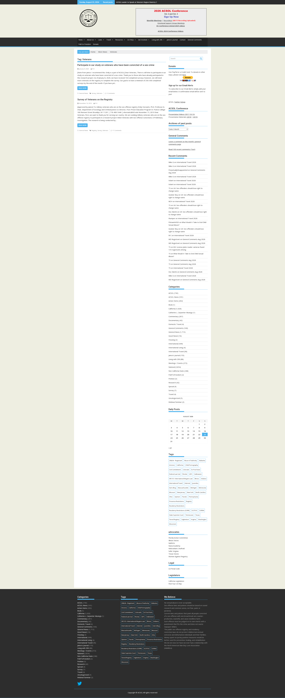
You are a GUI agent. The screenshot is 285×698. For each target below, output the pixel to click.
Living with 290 (157, 40)
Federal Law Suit (174, 474)
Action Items (173, 301)
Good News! (173, 336)
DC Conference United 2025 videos (171, 26)
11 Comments (117, 130)
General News (83, 93)
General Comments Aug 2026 (194, 239)
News (80, 40)
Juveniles (195, 483)
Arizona (171, 465)
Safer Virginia (173, 551)
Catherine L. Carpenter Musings (181, 312)
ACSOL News (174, 297)
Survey (94, 93)
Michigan (194, 488)
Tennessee (189, 515)
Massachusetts (183, 488)
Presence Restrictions (176, 501)
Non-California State (176, 371)
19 (183, 434)
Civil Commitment (175, 470)
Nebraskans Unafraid (177, 548)
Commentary (173, 316)
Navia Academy (174, 546)
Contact (182, 40)
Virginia (193, 519)
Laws (100, 40)
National (172, 367)
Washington (202, 519)
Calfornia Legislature (176, 581)
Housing (172, 340)
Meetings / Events (176, 363)
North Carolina (200, 492)
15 (199, 431)
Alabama (202, 461)
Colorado (186, 470)
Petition (172, 379)
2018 (189, 117)
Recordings (168, 20)
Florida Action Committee (178, 538)
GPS (190, 474)
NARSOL (172, 543)
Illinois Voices (174, 540)
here (184, 75)
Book (170, 305)
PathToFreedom (175, 375)
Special (171, 386)
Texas (197, 515)
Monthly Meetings (154, 20)
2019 (195, 117)
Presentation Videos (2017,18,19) (182, 114)
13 (188, 431)
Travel (108, 40)
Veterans (99, 93)
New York (190, 492)
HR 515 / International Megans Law (180, 479)
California (172, 309)
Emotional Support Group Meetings (171, 23)
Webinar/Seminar (175, 402)
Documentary (174, 320)
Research (172, 382)
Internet (187, 483)
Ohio (170, 497)
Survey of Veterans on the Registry (94, 99)
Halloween (198, 474)
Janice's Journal (172, 40)
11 (177, 431)
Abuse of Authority (190, 461)
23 (205, 434)
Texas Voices (174, 554)
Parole (184, 497)
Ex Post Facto (195, 470)
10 (171, 431)
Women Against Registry (178, 556)
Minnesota (202, 488)
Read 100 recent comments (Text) (182, 149)
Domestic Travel (175, 324)
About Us (90, 40)
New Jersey (181, 492)
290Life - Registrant (175, 461)
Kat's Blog (172, 488)
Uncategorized (174, 398)
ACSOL (171, 293)
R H (93, 69)
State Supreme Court (176, 515)
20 (188, 434)
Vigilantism (185, 519)
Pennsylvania (193, 497)
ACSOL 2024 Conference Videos (170, 31)
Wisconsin (172, 524)
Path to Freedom (84, 44)
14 (194, 431)
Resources (119, 40)
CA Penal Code (174, 569)
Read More (82, 88)
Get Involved (142, 40)
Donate (96, 44)
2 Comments (111, 93)
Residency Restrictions (176, 506)
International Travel (176, 351)
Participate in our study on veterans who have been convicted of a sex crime (115, 65)
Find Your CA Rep (175, 584)
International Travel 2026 (186, 162)
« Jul (170, 448)
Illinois (197, 479)
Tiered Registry (174, 519)
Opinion (177, 497)
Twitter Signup (179, 102)
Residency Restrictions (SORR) (179, 510)
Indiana (203, 479)
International (173, 344)
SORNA (201, 510)
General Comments (195, 40)
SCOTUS (194, 510)
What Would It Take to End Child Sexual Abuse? (134, 2)
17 (171, 434)
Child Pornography (191, 465)
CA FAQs (130, 40)
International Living (176, 347)
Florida (184, 474)
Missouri (172, 492)
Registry (94, 130)
